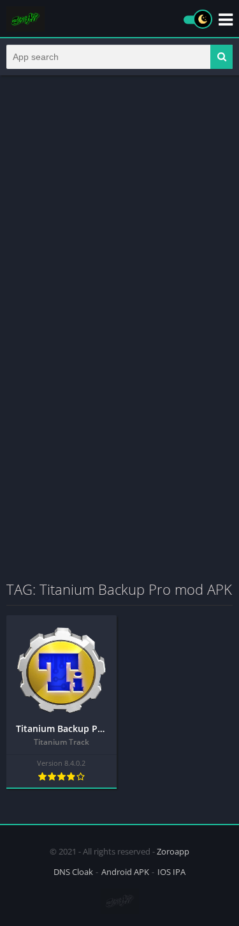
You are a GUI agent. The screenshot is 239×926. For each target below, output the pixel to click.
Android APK (125, 871)
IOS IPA (171, 871)
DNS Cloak (73, 871)
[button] (221, 57)
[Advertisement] (119, 207)
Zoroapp (173, 851)
